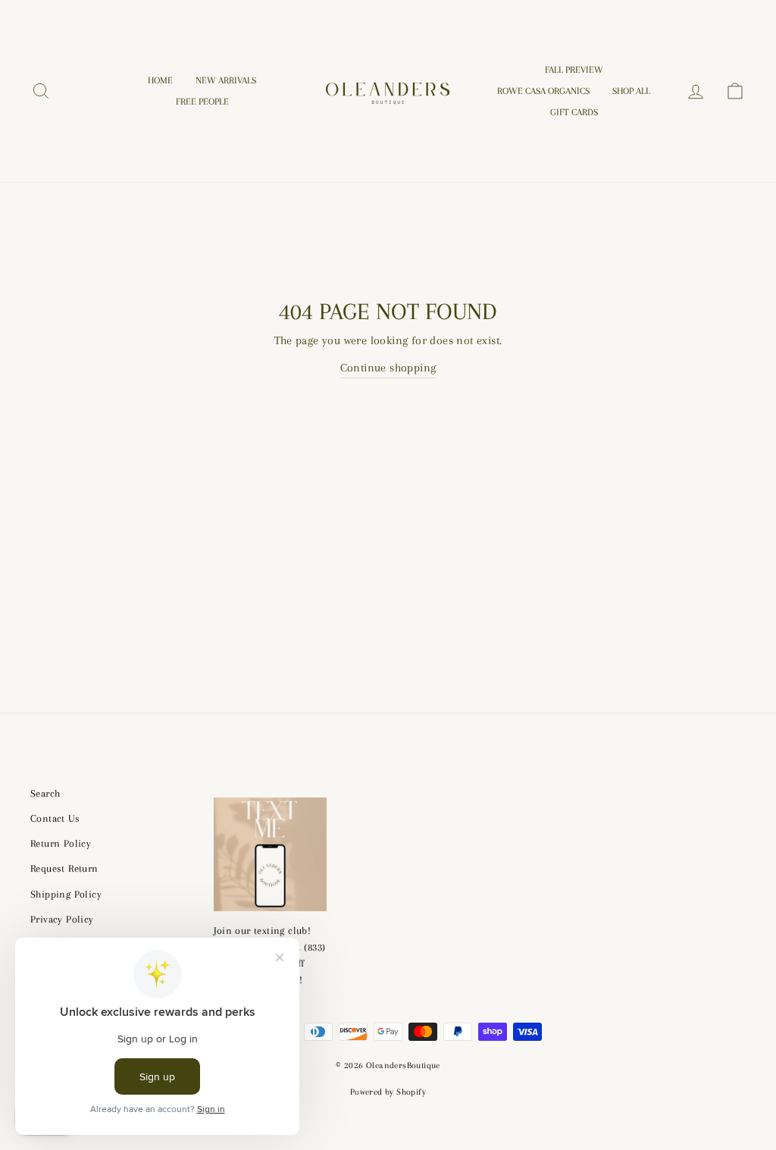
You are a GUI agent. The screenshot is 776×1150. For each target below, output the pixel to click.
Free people (202, 101)
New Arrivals (226, 80)
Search (45, 793)
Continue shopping (388, 367)
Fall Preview (574, 69)
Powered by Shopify (388, 1092)
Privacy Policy (62, 919)
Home (160, 80)
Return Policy (60, 843)
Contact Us (55, 818)
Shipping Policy (66, 894)
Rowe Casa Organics (543, 91)
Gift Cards (574, 112)
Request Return (64, 868)
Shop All (631, 91)
